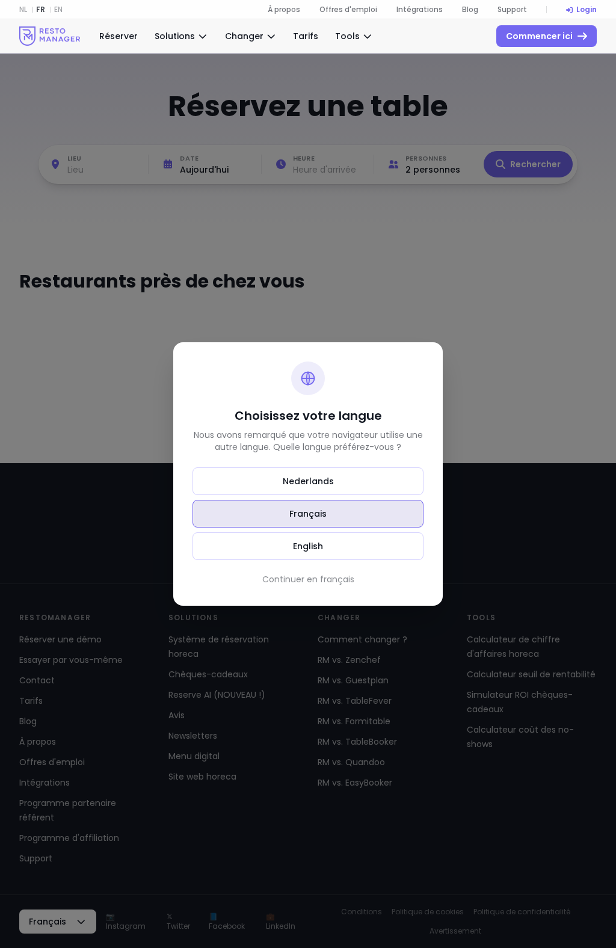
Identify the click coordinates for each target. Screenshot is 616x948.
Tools (347, 36)
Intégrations (419, 9)
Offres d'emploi (348, 9)
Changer (244, 36)
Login (586, 9)
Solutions (175, 36)
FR (40, 9)
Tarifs (305, 36)
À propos (284, 9)
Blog (470, 9)
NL (23, 9)
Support (512, 9)
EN (58, 9)
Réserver (118, 36)
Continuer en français (308, 579)
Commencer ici (539, 36)
